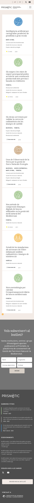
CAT (15, 2)
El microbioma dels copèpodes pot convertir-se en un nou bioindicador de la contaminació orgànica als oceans (17, 427)
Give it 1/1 (7, 51)
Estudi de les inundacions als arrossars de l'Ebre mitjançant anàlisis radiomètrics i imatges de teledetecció (17, 252)
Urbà (4, 421)
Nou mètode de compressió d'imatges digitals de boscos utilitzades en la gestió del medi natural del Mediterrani (17, 210)
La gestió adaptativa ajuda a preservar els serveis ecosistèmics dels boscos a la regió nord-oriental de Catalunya (17, 409)
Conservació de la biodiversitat (15, 42)
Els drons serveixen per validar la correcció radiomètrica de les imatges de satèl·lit (16, 120)
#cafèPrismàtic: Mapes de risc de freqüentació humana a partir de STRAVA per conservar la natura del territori (16, 451)
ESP (20, 2)
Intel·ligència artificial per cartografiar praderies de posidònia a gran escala (17, 33)
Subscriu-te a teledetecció (2, 314)
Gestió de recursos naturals (14, 45)
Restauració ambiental (12, 88)
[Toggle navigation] (30, 7)
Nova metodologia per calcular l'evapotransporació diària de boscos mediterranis (17, 291)
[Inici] (11, 7)
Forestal (5, 413)
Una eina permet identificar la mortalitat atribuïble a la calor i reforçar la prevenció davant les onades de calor (18, 418)
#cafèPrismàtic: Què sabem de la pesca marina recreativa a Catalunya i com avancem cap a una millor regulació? (16, 459)
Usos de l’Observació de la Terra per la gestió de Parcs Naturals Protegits (17, 161)
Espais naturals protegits (13, 47)
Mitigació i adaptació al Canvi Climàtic (16, 92)
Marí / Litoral (6, 431)
